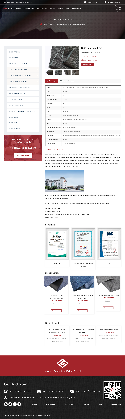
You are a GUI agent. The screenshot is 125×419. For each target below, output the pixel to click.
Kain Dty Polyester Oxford (19, 64)
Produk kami (42, 8)
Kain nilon (13, 123)
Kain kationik (14, 52)
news (100, 404)
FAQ (67, 8)
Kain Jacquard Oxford (63, 24)
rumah (34, 404)
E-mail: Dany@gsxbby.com (88, 391)
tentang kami (50, 404)
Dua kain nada (14, 129)
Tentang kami (29, 8)
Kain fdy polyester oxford (19, 87)
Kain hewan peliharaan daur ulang (22, 111)
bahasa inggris (118, 8)
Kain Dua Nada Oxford (17, 105)
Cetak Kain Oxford (16, 99)
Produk (52, 24)
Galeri (52, 8)
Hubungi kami (77, 8)
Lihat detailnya (56, 311)
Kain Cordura (14, 58)
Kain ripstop (14, 117)
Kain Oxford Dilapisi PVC (19, 81)
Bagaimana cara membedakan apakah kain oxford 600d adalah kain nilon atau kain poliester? (83, 332)
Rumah (18, 8)
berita (60, 8)
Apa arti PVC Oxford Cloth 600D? (57, 329)
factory (86, 404)
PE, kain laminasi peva (18, 69)
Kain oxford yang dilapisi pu (21, 75)
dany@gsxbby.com (24, 148)
